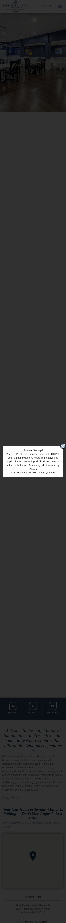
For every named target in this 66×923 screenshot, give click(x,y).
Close (62, 446)
